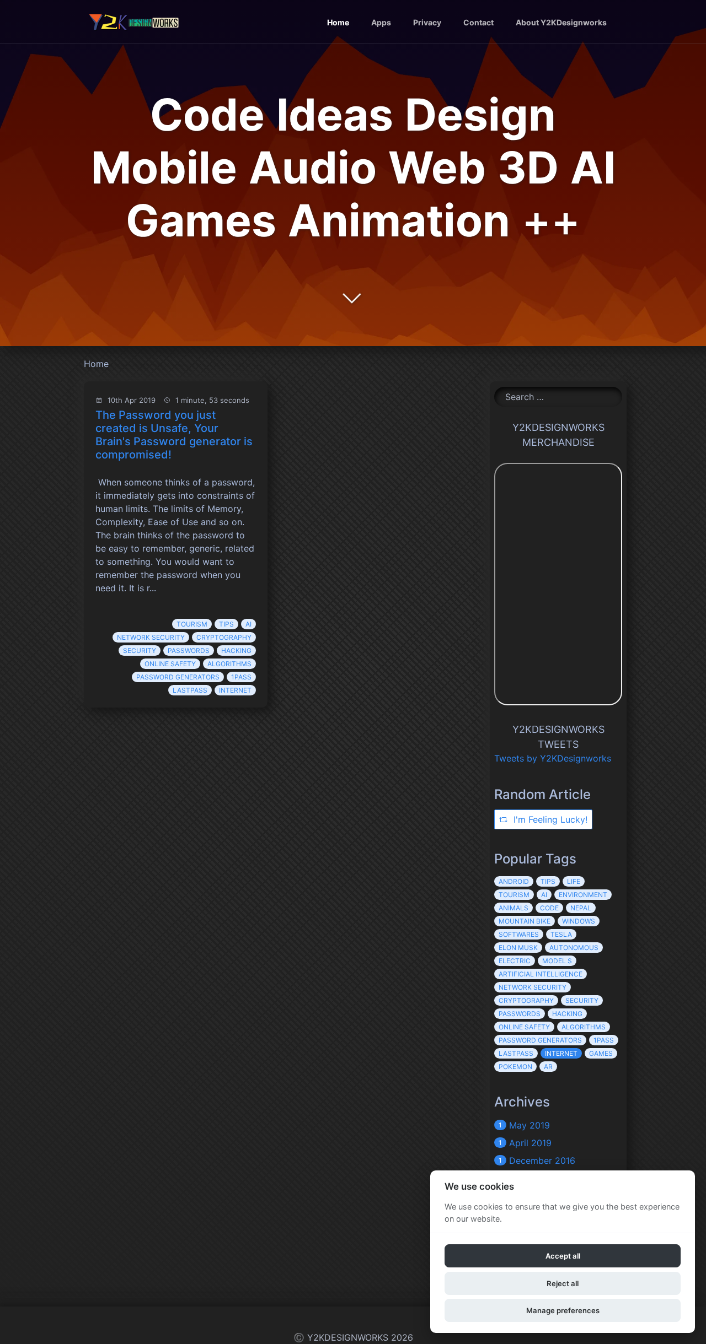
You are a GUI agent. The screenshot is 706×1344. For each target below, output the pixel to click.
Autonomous (573, 947)
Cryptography (224, 637)
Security (139, 650)
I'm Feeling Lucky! (549, 819)
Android (514, 881)
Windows (578, 921)
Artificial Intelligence (540, 974)
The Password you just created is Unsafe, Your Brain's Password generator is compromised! (174, 434)
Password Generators (178, 677)
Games (601, 1053)
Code (549, 908)
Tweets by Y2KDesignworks (552, 758)
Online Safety (170, 664)
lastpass (190, 690)
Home (338, 22)
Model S (557, 961)
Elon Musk (518, 947)
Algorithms (229, 664)
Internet (235, 690)
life (573, 881)
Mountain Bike (524, 921)
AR (548, 1066)
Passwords (189, 650)
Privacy (427, 22)
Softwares (519, 934)
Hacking (236, 650)
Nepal (580, 908)
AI (248, 624)
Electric (515, 961)
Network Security (151, 637)
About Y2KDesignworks (561, 22)
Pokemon (515, 1066)
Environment (583, 894)
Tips (226, 624)
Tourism (191, 624)
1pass (241, 677)
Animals (513, 908)
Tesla (561, 934)
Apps (381, 22)
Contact (478, 22)
